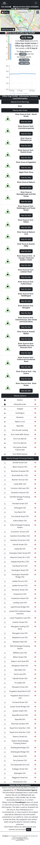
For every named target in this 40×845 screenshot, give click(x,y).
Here (28, 830)
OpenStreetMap (28, 31)
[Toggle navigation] (36, 3)
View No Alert (26, 121)
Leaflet (20, 31)
